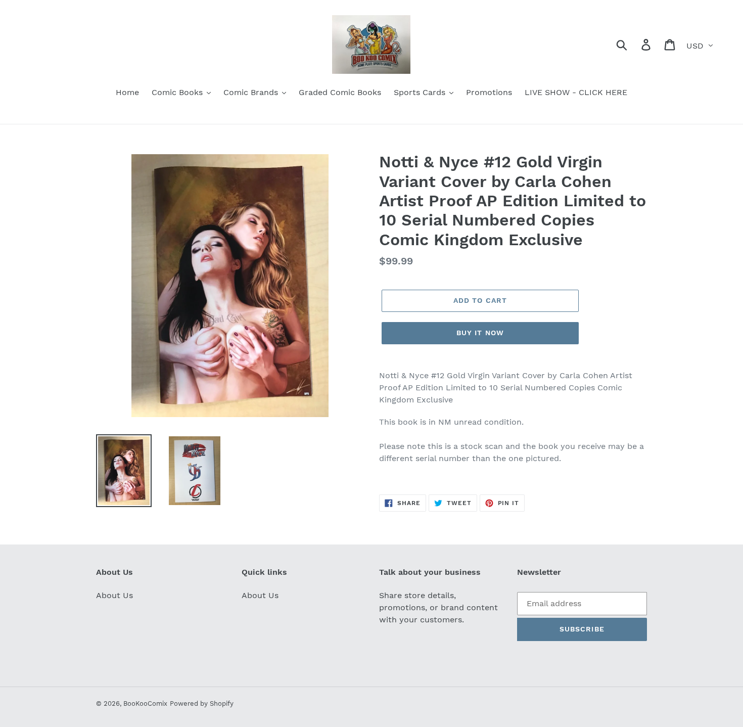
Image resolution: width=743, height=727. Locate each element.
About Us (114, 595)
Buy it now (480, 333)
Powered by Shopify (202, 703)
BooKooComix (145, 703)
